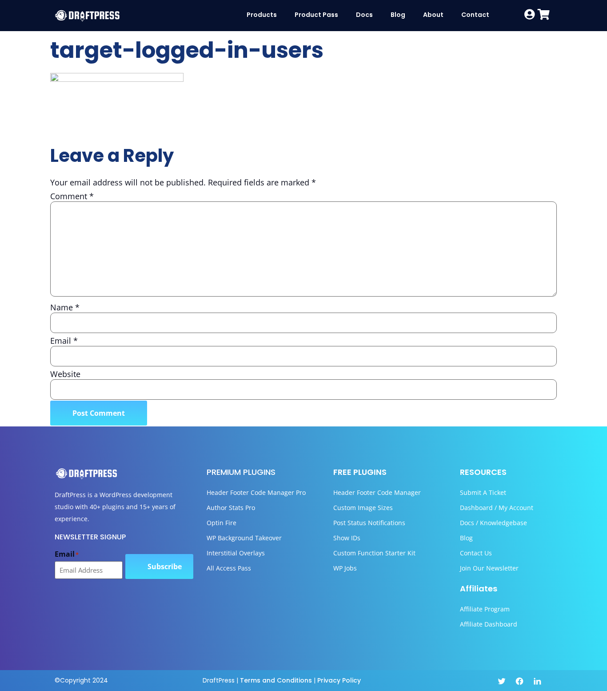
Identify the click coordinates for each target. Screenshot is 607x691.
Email (64, 341)
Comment (72, 196)
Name (65, 307)
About (433, 14)
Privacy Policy (339, 680)
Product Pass (316, 14)
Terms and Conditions (276, 680)
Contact (475, 14)
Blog (398, 14)
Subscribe (165, 566)
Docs (364, 14)
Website (65, 374)
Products (262, 14)
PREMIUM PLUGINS (241, 472)
